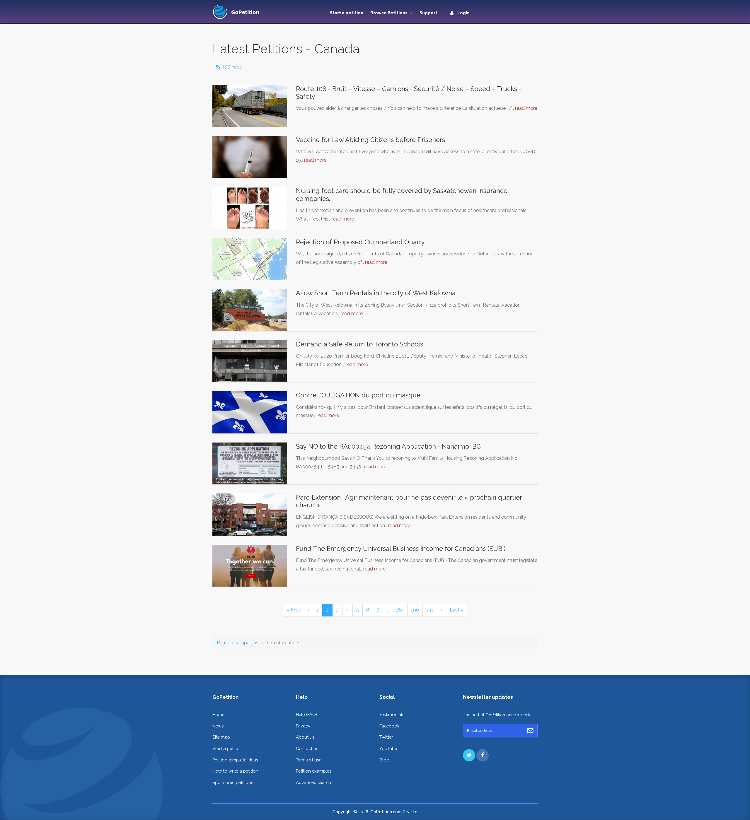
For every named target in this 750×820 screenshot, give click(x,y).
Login (463, 13)
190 (415, 610)
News (218, 725)
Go (530, 730)
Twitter (386, 736)
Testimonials (391, 714)
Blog (384, 759)
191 (429, 610)
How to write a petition (235, 770)
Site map (221, 736)
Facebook (389, 725)
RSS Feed (231, 67)
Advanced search (313, 782)
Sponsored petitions (232, 782)
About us (305, 736)
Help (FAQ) (306, 714)
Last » (456, 610)
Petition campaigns (237, 642)
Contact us (307, 748)
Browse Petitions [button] (389, 13)
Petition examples (313, 770)
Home (218, 714)
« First (293, 610)
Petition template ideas (235, 759)
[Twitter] (469, 755)
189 (400, 610)
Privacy (303, 725)
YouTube (388, 748)
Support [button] (429, 13)
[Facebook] (482, 755)
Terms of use (308, 759)
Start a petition (346, 13)
